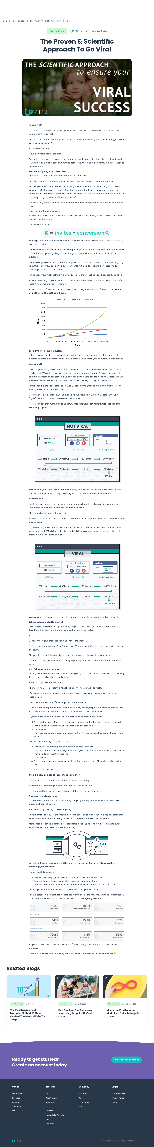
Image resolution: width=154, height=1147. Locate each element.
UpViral (72, 355)
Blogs (5, 21)
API (46, 1093)
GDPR (114, 1102)
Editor (14, 1111)
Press (81, 1106)
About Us (83, 1093)
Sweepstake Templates (56, 1115)
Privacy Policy (118, 1098)
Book (47, 1119)
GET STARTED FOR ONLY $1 (126, 1060)
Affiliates (49, 1111)
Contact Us (84, 1102)
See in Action (18, 1093)
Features (16, 1098)
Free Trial (49, 1123)
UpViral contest (62, 741)
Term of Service (119, 1093)
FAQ (47, 1106)
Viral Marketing (18, 21)
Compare (16, 1106)
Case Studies (51, 1098)
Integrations (17, 1102)
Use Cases (50, 1102)
